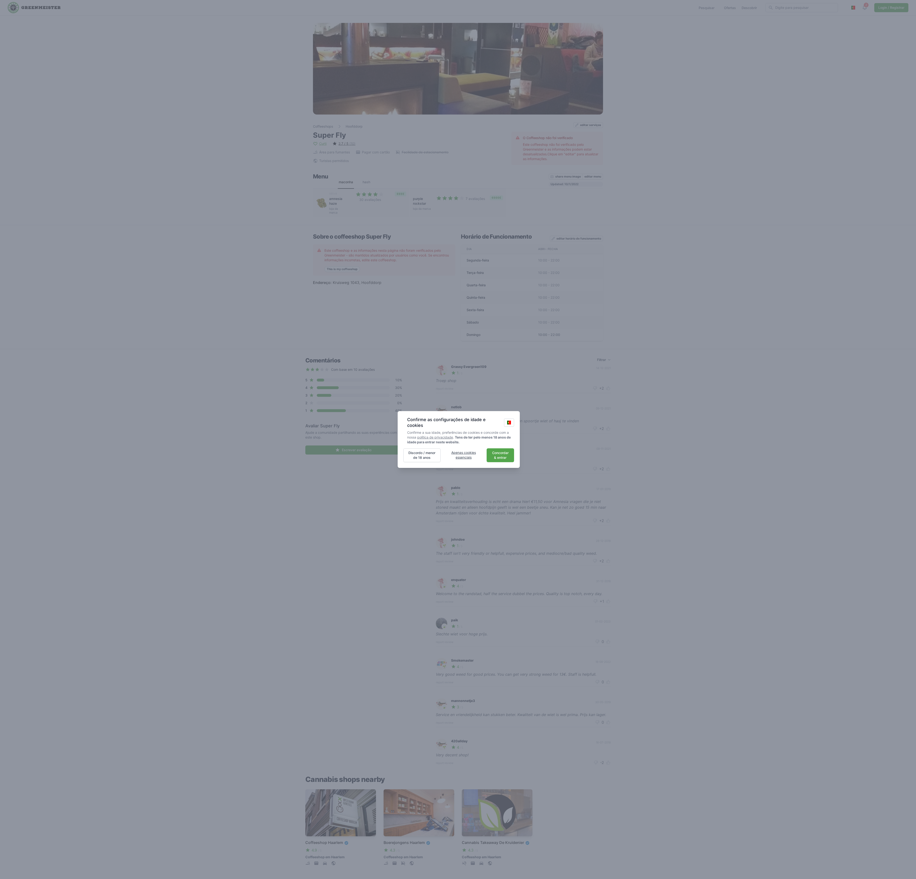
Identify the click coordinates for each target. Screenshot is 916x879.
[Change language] (509, 423)
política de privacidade (435, 437)
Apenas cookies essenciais (463, 454)
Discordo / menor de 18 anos (421, 455)
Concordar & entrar (500, 455)
